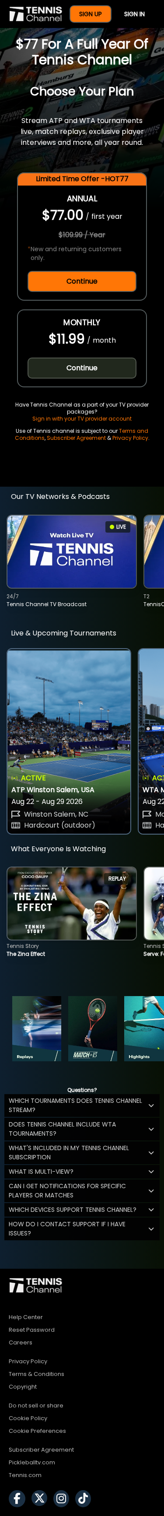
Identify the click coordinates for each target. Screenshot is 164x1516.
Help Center (26, 1317)
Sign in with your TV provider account (82, 418)
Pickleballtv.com (32, 1462)
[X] (41, 1498)
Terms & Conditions (36, 1374)
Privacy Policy (130, 438)
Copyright (23, 1387)
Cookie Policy (28, 1418)
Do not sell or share (36, 1405)
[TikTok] (85, 1498)
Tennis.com (25, 1475)
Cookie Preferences (37, 1431)
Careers (20, 1342)
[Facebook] (19, 1498)
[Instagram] (63, 1498)
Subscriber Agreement (76, 438)
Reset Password (32, 1330)
